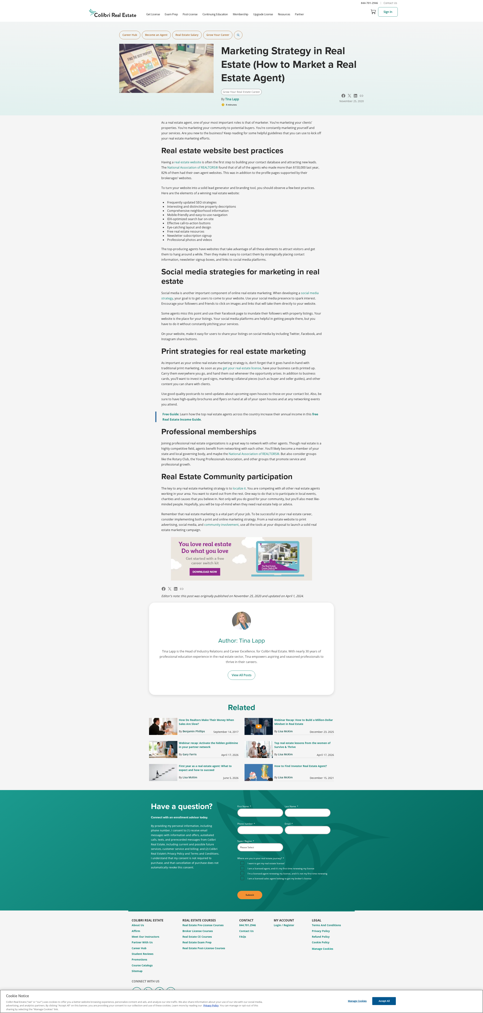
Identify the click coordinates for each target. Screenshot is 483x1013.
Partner (299, 14)
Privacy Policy (321, 931)
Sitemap (137, 971)
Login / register (284, 925)
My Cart (373, 12)
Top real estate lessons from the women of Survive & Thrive (302, 745)
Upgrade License (263, 14)
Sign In (388, 12)
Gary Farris (190, 754)
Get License (153, 14)
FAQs (242, 936)
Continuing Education (215, 14)
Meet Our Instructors (145, 936)
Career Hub (129, 35)
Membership (240, 14)
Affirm (136, 931)
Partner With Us (142, 942)
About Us (138, 925)
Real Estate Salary (186, 35)
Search (238, 35)
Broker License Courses (197, 931)
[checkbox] (285, 870)
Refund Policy (321, 936)
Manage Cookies (322, 948)
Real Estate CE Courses (197, 936)
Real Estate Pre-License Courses (203, 925)
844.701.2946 (247, 925)
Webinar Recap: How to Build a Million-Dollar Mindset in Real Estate (303, 722)
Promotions (139, 959)
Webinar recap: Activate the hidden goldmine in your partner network (208, 745)
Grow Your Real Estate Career (241, 92)
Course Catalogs (142, 965)
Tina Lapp (232, 99)
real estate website (187, 162)
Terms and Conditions (326, 925)
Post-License (190, 14)
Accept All (384, 1001)
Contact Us (390, 3)
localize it (239, 488)
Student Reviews (142, 954)
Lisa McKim (285, 731)
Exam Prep (171, 14)
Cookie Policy (320, 942)
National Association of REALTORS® (192, 167)
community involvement (221, 525)
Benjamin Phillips (194, 731)
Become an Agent (156, 35)
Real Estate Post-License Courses (203, 948)
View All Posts (241, 675)
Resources (284, 14)
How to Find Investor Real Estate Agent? (300, 766)
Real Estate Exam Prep (197, 942)
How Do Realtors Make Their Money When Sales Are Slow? (206, 722)
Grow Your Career (217, 35)
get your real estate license (242, 368)
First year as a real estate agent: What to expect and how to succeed (205, 768)
